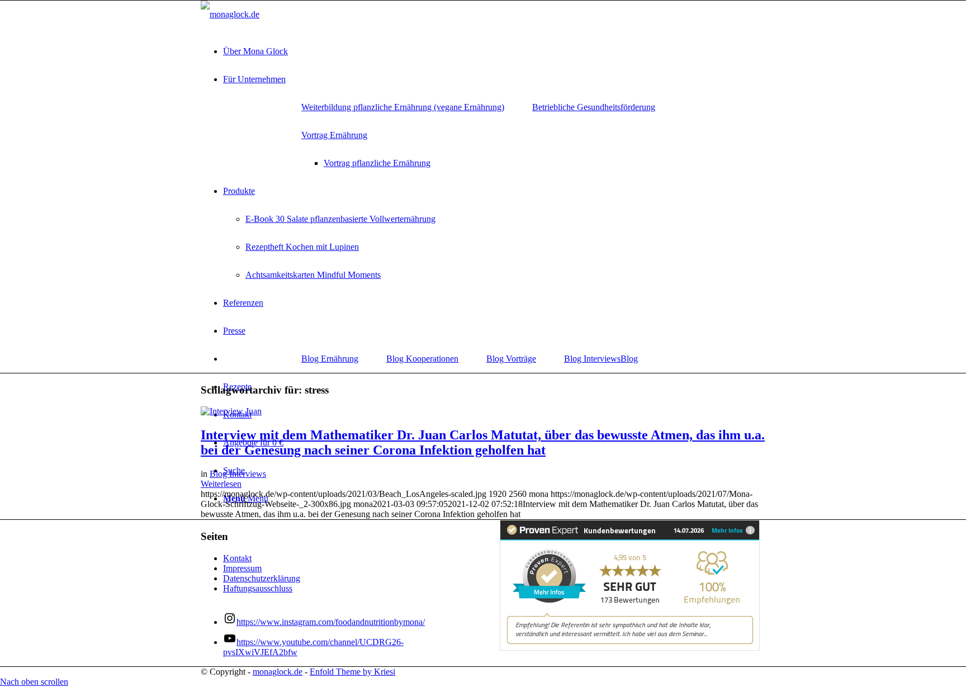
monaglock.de (277, 671)
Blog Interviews (592, 358)
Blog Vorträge (511, 358)
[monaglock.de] (230, 14)
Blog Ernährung (329, 358)
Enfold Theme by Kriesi (352, 671)
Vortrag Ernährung (334, 135)
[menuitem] (494, 51)
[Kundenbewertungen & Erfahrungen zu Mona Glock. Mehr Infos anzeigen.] (630, 647)
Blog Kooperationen (422, 358)
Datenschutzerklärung (261, 578)
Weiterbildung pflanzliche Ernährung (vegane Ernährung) (402, 107)
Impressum (242, 568)
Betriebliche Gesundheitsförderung (593, 107)
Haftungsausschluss (257, 588)
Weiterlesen (221, 484)
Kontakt (237, 558)
